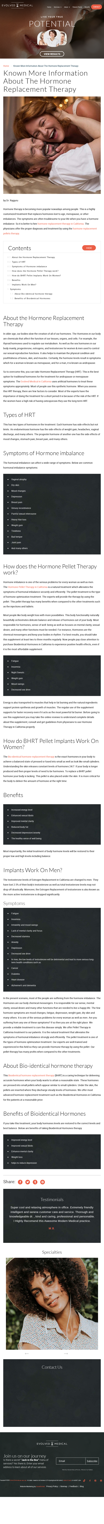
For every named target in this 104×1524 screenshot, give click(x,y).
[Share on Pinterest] (42, 1182)
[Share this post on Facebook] (20, 1182)
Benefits (13, 280)
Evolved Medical (17, 4)
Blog (82, 1486)
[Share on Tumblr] (35, 1182)
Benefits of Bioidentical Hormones (30, 298)
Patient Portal (77, 7)
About (66, 7)
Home (49, 7)
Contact (96, 7)
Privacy (84, 1470)
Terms (90, 1470)
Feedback (73, 1486)
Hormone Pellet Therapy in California (28, 587)
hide (89, 248)
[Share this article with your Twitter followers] (27, 1182)
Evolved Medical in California (36, 381)
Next (66, 1354)
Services (57, 7)
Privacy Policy (52, 1486)
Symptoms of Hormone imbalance (27, 266)
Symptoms (14, 289)
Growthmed (40, 1486)
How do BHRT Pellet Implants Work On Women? (34, 275)
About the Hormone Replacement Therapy (31, 257)
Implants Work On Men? (21, 284)
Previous (27, 1354)
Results (87, 7)
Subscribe (92, 1460)
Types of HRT (16, 261)
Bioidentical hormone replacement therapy (31, 1075)
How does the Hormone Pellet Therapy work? (32, 271)
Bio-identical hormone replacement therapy (31, 756)
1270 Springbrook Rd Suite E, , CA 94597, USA (63, 1480)
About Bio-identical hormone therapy (31, 293)
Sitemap (63, 1486)
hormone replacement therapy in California (61, 223)
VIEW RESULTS (52, 54)
